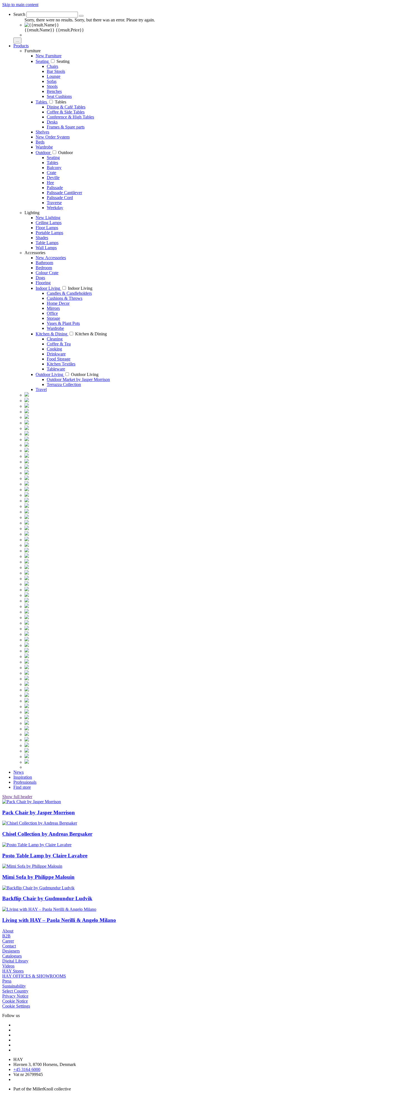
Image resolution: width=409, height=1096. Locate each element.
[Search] (81, 16)
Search (19, 14)
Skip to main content (20, 4)
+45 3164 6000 (26, 1069)
